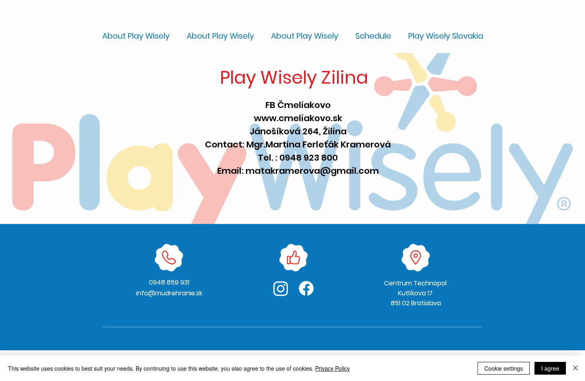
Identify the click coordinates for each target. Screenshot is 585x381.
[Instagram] (281, 288)
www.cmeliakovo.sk (298, 118)
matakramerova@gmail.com (312, 171)
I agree (550, 368)
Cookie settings (503, 368)
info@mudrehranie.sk (169, 293)
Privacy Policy (332, 368)
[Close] (575, 368)
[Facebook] (306, 288)
